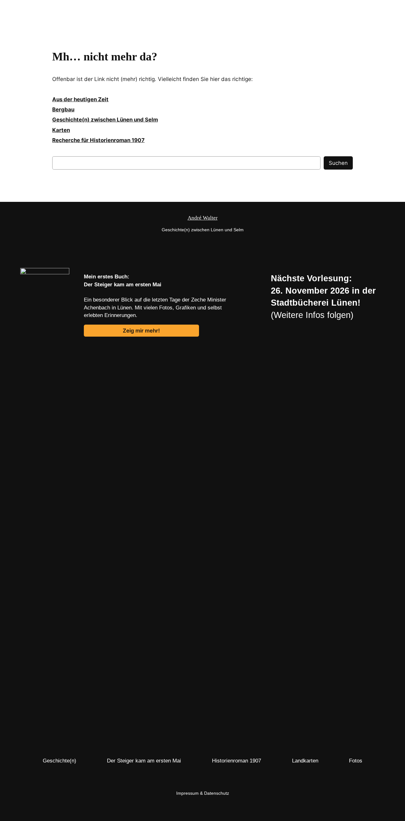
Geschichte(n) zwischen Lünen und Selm (105, 119)
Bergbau (63, 109)
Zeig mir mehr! (141, 330)
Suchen (338, 163)
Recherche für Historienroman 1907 (98, 140)
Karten (61, 130)
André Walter (20, 9)
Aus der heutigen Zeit (80, 99)
